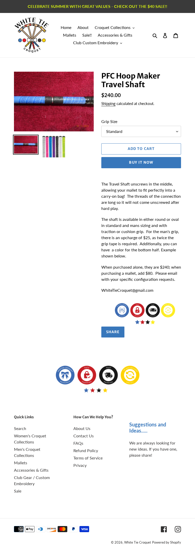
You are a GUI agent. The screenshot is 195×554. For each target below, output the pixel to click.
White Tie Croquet (137, 542)
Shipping (108, 103)
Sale (17, 490)
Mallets (20, 462)
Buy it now (141, 162)
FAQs (78, 443)
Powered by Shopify (166, 542)
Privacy (80, 465)
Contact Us (83, 435)
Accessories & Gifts (31, 470)
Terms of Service (88, 457)
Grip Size (109, 121)
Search (20, 428)
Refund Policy (85, 450)
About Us (81, 428)
